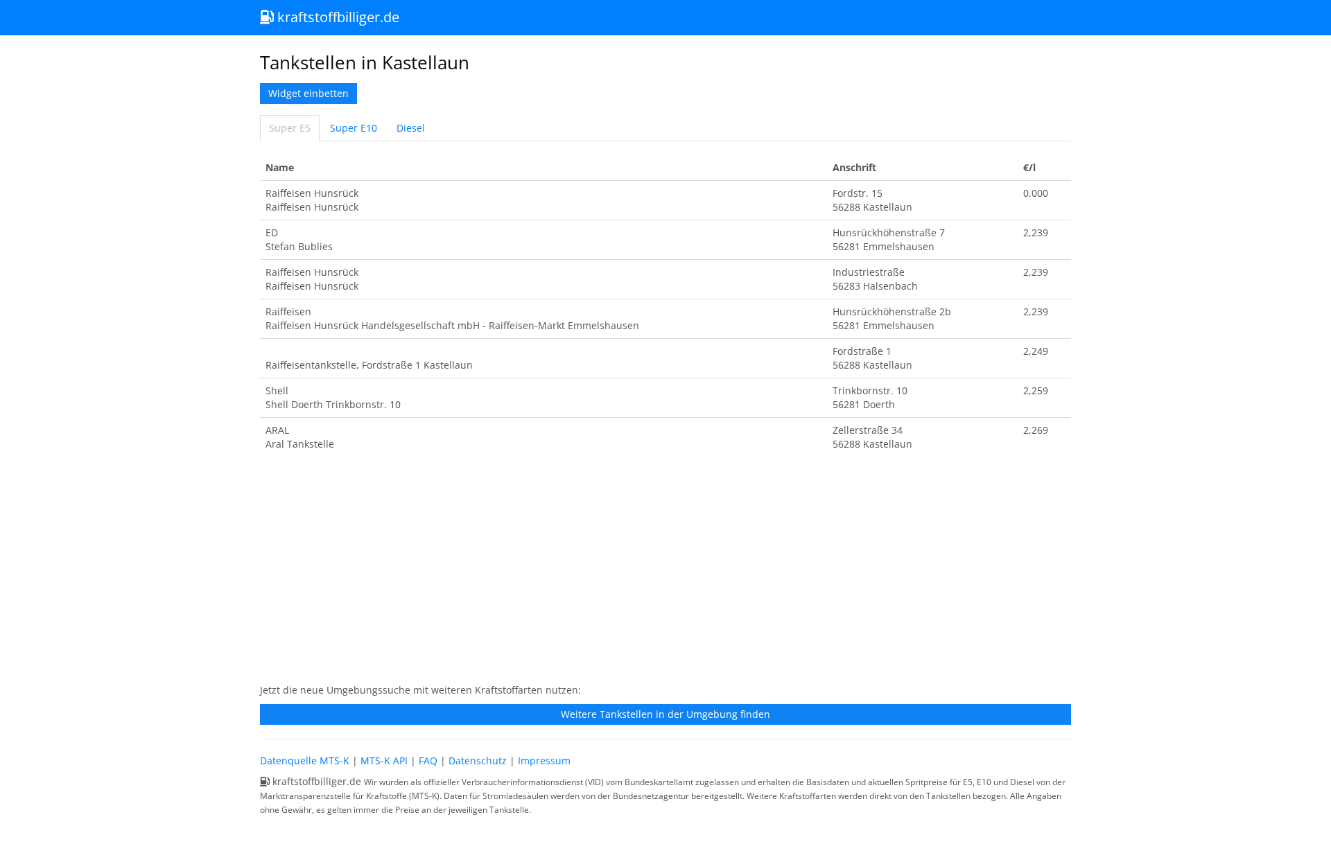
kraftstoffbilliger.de (336, 17)
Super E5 (290, 127)
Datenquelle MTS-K (304, 760)
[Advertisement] (665, 574)
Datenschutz (478, 760)
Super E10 (353, 127)
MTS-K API (384, 760)
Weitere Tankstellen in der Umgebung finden (665, 714)
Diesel (411, 127)
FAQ (428, 760)
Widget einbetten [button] (308, 93)
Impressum (544, 760)
